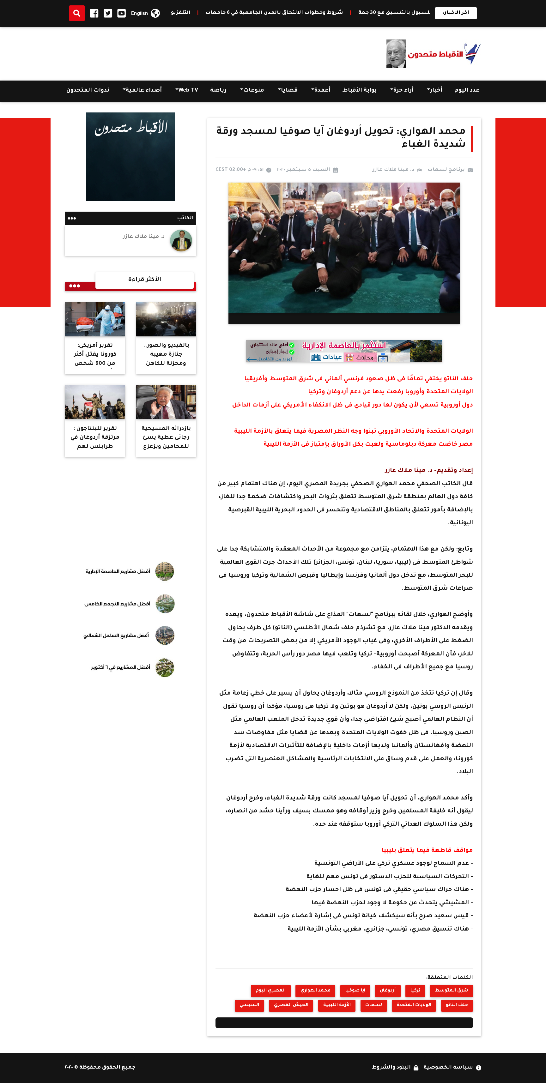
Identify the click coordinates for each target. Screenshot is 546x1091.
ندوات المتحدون (87, 91)
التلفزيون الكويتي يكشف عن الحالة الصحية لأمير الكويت (189, 13)
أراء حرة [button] (403, 91)
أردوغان (388, 990)
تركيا (415, 990)
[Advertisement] (180, 52)
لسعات (373, 1005)
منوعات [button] (253, 91)
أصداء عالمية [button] (144, 91)
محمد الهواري (315, 990)
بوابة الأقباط (360, 91)
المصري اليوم (271, 990)
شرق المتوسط (451, 990)
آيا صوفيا (355, 990)
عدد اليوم (467, 91)
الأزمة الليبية (337, 1005)
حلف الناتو (457, 1005)
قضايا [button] (289, 91)
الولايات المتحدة (414, 1005)
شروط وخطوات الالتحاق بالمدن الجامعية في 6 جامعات (344, 13)
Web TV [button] (188, 91)
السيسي (249, 1005)
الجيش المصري (291, 1005)
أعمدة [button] (322, 91)
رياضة (218, 91)
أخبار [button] (436, 91)
